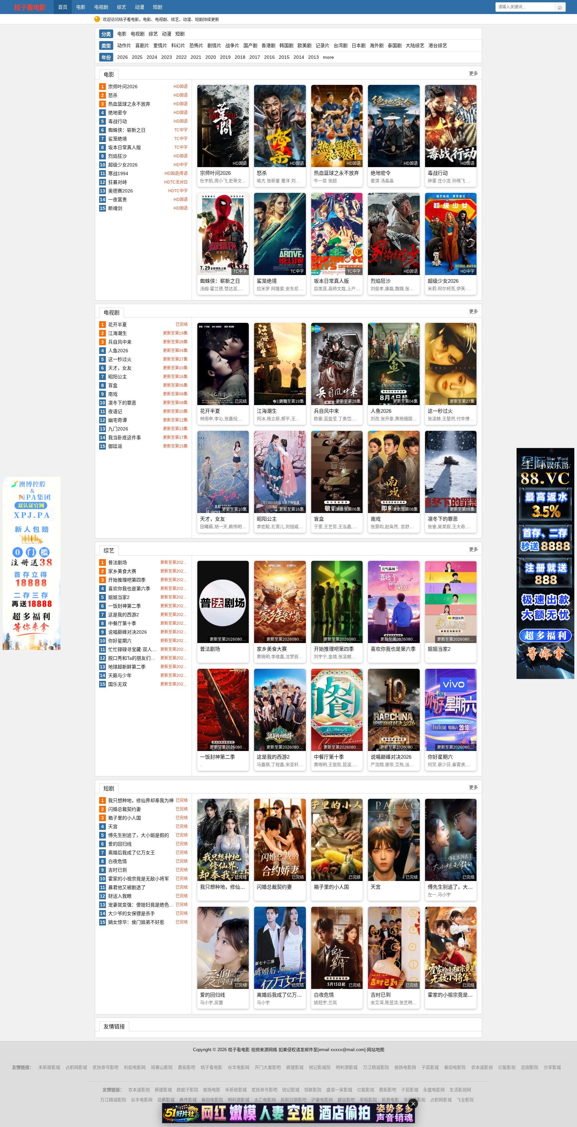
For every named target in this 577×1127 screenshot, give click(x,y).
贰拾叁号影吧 (105, 1067)
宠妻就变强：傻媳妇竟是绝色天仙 (141, 904)
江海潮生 (117, 333)
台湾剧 (341, 45)
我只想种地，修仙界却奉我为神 (141, 800)
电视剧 (101, 7)
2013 (313, 57)
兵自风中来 (120, 342)
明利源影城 (347, 1067)
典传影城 (188, 1099)
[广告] (288, 1113)
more (328, 57)
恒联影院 (313, 1089)
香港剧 (268, 45)
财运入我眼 (120, 896)
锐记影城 (291, 1089)
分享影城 (552, 1067)
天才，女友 (120, 368)
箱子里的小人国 (124, 818)
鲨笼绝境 (117, 138)
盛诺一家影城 (339, 1089)
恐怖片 (196, 45)
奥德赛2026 (120, 191)
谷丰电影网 (238, 1067)
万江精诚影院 (376, 1067)
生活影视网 (460, 1089)
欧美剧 (305, 45)
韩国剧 (286, 45)
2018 (240, 57)
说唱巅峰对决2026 (127, 632)
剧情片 (214, 45)
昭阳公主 (117, 376)
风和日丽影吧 (293, 1099)
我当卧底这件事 (124, 437)
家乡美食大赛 (122, 571)
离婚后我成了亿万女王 (131, 852)
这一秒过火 (120, 359)
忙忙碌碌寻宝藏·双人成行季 (133, 649)
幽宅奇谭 (117, 420)
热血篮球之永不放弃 (129, 104)
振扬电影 (211, 1089)
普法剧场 (117, 562)
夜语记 (115, 411)
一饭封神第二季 (124, 606)
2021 (196, 57)
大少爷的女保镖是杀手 (131, 913)
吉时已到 (117, 870)
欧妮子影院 (187, 1089)
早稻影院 (368, 1099)
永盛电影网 (434, 1089)
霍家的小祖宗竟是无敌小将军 (138, 878)
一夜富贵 (117, 199)
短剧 (157, 7)
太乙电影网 (265, 1099)
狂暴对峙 (117, 182)
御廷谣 (115, 446)
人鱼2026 (118, 350)
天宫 (113, 826)
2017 (254, 57)
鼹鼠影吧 (346, 1099)
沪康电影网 (322, 1099)
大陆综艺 (415, 45)
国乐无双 (117, 684)
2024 (152, 57)
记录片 (323, 45)
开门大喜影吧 (268, 1067)
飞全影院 (465, 1099)
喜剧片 (142, 45)
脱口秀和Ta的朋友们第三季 (133, 658)
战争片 (232, 45)
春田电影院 (455, 1067)
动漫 (139, 7)
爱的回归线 (120, 844)
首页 (62, 7)
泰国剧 (395, 45)
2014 (299, 57)
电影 (80, 7)
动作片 (124, 45)
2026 (122, 57)
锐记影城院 (320, 1067)
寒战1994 (118, 173)
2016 (269, 57)
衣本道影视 (482, 1067)
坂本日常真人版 (124, 147)
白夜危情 (117, 861)
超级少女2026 (123, 164)
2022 (181, 57)
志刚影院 (529, 1067)
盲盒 (113, 385)
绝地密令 (117, 112)
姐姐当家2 (119, 597)
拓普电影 (390, 1099)
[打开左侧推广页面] (31, 563)
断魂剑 (115, 208)
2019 (225, 57)
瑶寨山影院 (162, 1067)
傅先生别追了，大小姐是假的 (138, 835)
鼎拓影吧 (186, 1067)
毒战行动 (117, 121)
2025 (137, 57)
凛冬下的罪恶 (122, 402)
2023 (166, 57)
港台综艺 (437, 45)
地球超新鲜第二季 (127, 666)
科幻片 (178, 45)
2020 (210, 57)
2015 (284, 57)
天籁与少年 (120, 675)
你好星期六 (120, 640)
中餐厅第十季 (122, 623)
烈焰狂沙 (117, 156)
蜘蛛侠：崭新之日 (127, 130)
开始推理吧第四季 (127, 580)
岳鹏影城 (166, 1099)
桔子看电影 (30, 7)
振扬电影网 (405, 1067)
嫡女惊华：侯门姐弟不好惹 (136, 922)
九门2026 (118, 428)
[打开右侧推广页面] (545, 563)
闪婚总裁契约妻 (124, 809)
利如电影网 (135, 1067)
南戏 (113, 394)
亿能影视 (507, 1067)
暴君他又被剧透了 (127, 887)
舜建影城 (295, 1067)
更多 (473, 73)
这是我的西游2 (123, 614)
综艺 (121, 7)
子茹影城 (430, 1067)
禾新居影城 (49, 1067)
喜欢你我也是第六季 (129, 588)
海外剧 (377, 45)
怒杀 (113, 95)
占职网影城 (76, 1067)
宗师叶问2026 (123, 86)
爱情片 (160, 45)
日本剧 (359, 45)
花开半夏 (117, 324)
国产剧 (250, 45)
